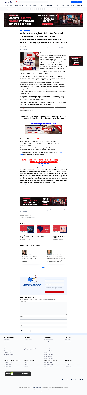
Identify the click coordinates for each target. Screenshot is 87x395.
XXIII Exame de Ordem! (47, 161)
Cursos (34, 5)
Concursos (27, 5)
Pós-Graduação (47, 346)
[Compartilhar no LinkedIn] (62, 48)
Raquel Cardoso (40, 237)
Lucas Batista (55, 239)
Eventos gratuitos (66, 1)
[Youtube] (71, 380)
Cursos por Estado (48, 352)
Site (21, 325)
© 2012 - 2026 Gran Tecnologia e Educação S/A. (15, 380)
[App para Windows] (62, 380)
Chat (26, 341)
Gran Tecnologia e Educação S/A (35, 387)
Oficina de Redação (48, 356)
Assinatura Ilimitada (76, 1)
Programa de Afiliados (8, 350)
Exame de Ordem (48, 343)
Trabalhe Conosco (7, 352)
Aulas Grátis (67, 344)
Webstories (79, 5)
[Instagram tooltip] (73, 380)
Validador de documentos (9, 346)
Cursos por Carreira (48, 350)
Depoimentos (67, 339)
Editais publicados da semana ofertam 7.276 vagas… (26, 236)
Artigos (40, 5)
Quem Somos (7, 339)
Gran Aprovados (48, 5)
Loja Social (6, 344)
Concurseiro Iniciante (59, 5)
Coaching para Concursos (49, 341)
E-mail (22, 321)
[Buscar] (16, 2)
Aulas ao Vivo (67, 343)
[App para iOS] (67, 380)
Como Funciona (7, 341)
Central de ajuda (28, 339)
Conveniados (6, 348)
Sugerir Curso (67, 346)
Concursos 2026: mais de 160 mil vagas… (43, 236)
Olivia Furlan (22, 239)
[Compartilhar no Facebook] (59, 48)
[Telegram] (82, 380)
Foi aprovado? (30, 352)
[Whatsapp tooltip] (75, 380)
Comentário (23, 301)
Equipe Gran (24, 46)
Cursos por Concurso (48, 348)
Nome (21, 316)
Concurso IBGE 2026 (18, 5)
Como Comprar (7, 343)
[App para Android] (69, 380)
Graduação (46, 344)
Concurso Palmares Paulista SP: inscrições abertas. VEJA (59, 236)
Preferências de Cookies (9, 354)
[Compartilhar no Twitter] (61, 48)
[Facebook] (78, 380)
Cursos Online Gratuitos (49, 358)
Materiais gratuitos (70, 5)
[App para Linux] (65, 380)
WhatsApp (27, 343)
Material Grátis (68, 341)
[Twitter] (80, 380)
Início (21, 30)
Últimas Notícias (8, 5)
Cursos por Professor (48, 354)
